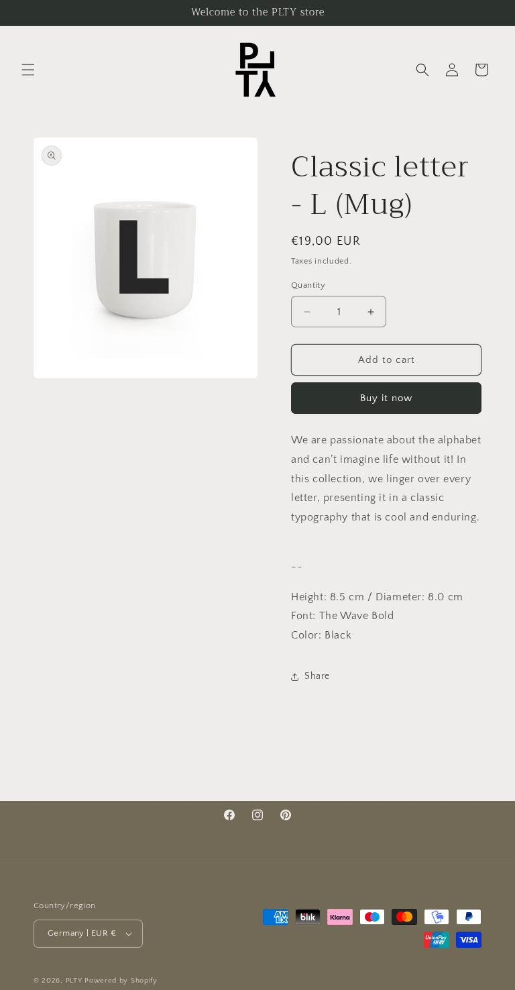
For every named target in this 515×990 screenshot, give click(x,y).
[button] (28, 70)
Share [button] (317, 676)
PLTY (74, 981)
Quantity (308, 285)
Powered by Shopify (121, 981)
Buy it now (386, 398)
